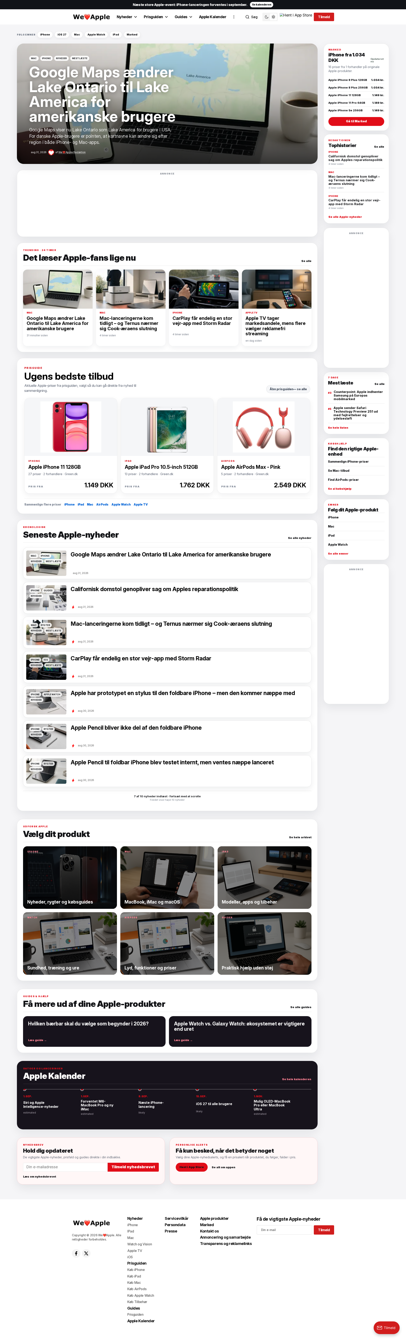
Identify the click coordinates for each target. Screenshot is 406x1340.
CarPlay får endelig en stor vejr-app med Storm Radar (202, 320)
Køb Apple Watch (140, 1295)
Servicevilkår (176, 1218)
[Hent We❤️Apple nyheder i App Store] (296, 17)
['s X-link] (86, 1253)
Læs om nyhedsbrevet (39, 1176)
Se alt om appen (223, 1167)
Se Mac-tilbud (338, 470)
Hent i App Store (192, 1167)
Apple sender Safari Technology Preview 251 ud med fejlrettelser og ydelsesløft (355, 413)
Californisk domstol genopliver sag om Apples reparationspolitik (154, 589)
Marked (132, 34)
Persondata (175, 1225)
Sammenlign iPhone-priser (348, 461)
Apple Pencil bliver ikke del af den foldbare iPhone (136, 728)
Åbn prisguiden (281, 389)
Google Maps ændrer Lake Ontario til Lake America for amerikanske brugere (58, 323)
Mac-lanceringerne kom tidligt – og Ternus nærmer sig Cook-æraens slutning (129, 323)
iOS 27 (62, 34)
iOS (130, 1257)
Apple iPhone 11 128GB (54, 467)
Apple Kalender (212, 17)
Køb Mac (134, 1282)
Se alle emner (338, 553)
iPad (116, 34)
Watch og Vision (139, 1244)
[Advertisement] (167, 204)
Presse (171, 1231)
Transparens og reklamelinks (226, 1243)
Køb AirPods (136, 1289)
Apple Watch (96, 34)
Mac (77, 34)
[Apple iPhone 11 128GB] (71, 427)
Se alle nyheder (299, 538)
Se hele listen (338, 427)
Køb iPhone (136, 1270)
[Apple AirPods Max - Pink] (263, 427)
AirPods (102, 504)
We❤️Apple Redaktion (72, 152)
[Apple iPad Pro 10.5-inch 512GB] (167, 427)
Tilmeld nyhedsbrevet (133, 1167)
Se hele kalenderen (296, 1079)
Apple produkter (214, 1218)
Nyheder (124, 17)
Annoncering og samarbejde (225, 1237)
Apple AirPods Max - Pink (250, 467)
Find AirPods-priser (343, 479)
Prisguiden (153, 17)
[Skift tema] (270, 17)
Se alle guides (300, 1007)
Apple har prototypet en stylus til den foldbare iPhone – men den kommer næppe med (183, 693)
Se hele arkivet (300, 837)
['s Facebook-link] (76, 1253)
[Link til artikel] (167, 104)
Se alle (306, 261)
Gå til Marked (356, 121)
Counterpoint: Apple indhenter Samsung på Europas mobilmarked (358, 395)
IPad (130, 1231)
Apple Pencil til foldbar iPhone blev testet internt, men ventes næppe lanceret (172, 762)
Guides (181, 17)
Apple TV (141, 504)
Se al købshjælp (339, 488)
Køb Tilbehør (137, 1302)
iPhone (45, 34)
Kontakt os (209, 1231)
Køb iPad (134, 1276)
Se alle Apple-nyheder (345, 216)
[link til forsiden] (91, 17)
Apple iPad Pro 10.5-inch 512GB (161, 467)
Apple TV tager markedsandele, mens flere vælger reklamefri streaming (276, 326)
